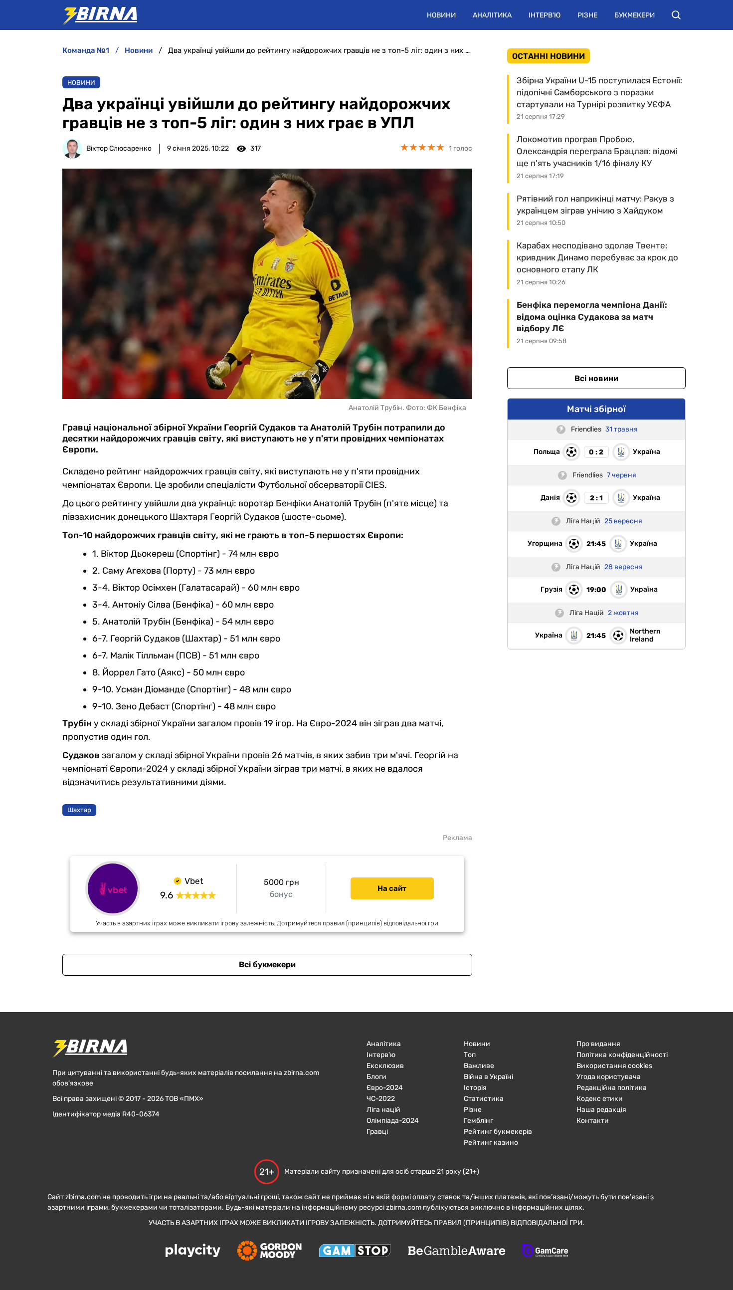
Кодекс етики (599, 1098)
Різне (587, 15)
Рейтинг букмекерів (498, 1131)
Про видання (598, 1044)
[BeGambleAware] (457, 1252)
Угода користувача (608, 1077)
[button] (676, 15)
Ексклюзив (385, 1066)
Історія (475, 1087)
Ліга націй (383, 1109)
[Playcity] (193, 1251)
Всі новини (596, 378)
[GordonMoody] (269, 1252)
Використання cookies (614, 1066)
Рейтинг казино (491, 1142)
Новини (441, 15)
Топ (470, 1055)
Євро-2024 (384, 1087)
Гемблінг (478, 1120)
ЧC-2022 (380, 1098)
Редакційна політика (611, 1087)
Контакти (592, 1120)
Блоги (376, 1077)
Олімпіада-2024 (392, 1120)
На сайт (391, 888)
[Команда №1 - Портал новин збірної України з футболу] (94, 14)
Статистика (484, 1098)
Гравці (377, 1131)
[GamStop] (355, 1251)
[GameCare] (545, 1251)
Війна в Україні (488, 1077)
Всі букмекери (267, 964)
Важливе (479, 1066)
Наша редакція (601, 1109)
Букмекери (634, 15)
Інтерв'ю (544, 15)
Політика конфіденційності (622, 1055)
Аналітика (492, 15)
